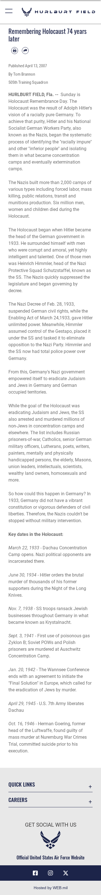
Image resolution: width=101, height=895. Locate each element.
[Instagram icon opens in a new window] (50, 873)
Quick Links (21, 784)
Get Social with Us (50, 825)
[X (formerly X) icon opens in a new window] (65, 873)
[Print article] (14, 50)
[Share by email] (25, 50)
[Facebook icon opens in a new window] (35, 873)
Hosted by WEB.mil (51, 887)
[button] (9, 12)
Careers (17, 800)
